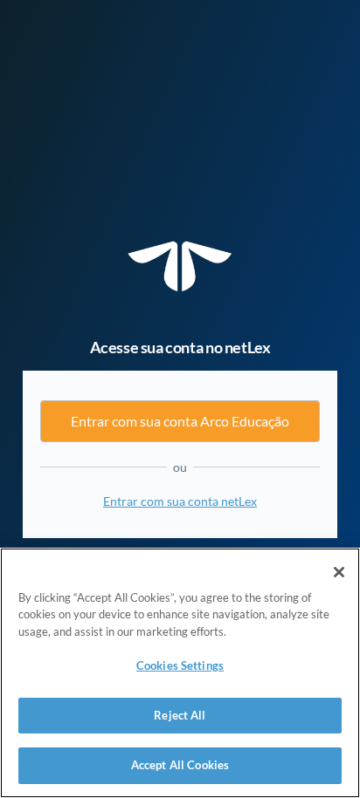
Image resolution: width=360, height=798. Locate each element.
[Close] (339, 572)
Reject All (179, 715)
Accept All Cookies (180, 765)
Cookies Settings (180, 665)
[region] (180, 673)
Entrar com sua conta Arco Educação (180, 421)
